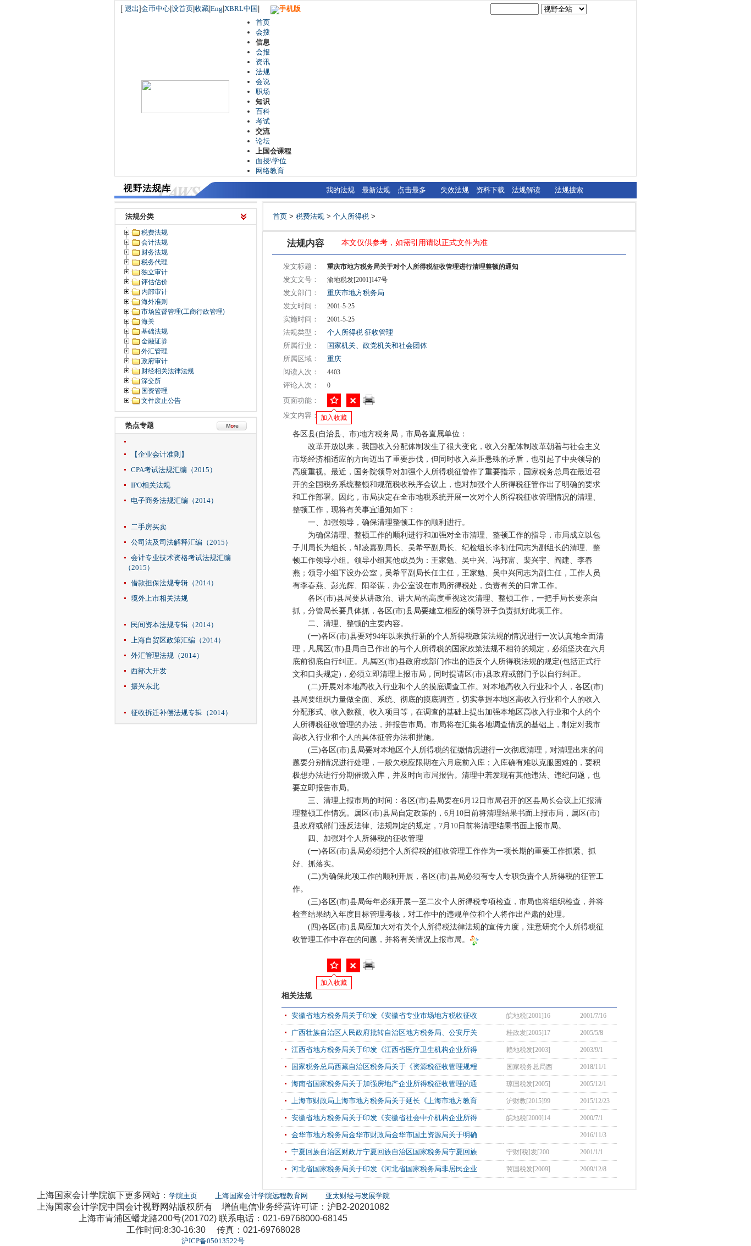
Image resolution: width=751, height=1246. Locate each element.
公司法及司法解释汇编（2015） (181, 542)
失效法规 (454, 190)
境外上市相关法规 (159, 598)
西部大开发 (149, 671)
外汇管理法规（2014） (167, 655)
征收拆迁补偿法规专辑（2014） (181, 712)
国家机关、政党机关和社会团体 (377, 345)
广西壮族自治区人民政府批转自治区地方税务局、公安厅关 (384, 1032)
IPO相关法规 (150, 485)
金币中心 (155, 8)
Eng (217, 8)
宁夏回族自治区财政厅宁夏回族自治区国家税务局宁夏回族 (384, 1152)
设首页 (182, 8)
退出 (132, 8)
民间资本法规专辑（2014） (174, 625)
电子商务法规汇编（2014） (174, 500)
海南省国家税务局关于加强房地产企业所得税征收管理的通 (384, 1083)
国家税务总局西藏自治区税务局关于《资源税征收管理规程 (384, 1066)
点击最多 (411, 190)
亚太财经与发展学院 (357, 1196)
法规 (263, 72)
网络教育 (270, 171)
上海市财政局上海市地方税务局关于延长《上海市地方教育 (384, 1101)
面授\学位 (271, 161)
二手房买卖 (149, 527)
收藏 (202, 8)
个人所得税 (351, 216)
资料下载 (490, 190)
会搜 (263, 32)
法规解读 (526, 190)
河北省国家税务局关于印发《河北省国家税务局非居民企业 (384, 1169)
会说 (263, 81)
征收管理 (379, 332)
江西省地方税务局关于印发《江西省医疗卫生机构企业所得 (384, 1049)
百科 (263, 111)
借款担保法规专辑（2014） (174, 583)
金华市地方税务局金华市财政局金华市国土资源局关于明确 (384, 1135)
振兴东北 (145, 686)
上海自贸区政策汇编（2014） (178, 640)
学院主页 (183, 1196)
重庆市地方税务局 (355, 293)
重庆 (334, 359)
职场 (263, 91)
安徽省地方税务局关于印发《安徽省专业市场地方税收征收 (384, 1015)
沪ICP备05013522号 (213, 1241)
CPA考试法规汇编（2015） (174, 470)
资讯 (263, 62)
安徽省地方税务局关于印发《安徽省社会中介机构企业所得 (384, 1118)
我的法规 (340, 190)
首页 (263, 22)
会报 (263, 52)
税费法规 (310, 216)
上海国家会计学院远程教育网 (261, 1196)
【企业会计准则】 (159, 454)
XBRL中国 (241, 8)
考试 (263, 121)
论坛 (263, 141)
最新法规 (376, 190)
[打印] (369, 403)
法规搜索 (569, 190)
